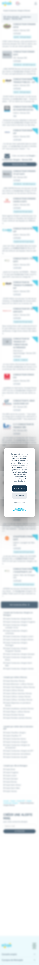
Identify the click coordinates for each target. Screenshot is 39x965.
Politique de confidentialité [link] (19, 510)
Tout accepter (19, 488)
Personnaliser (19, 503)
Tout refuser (19, 495)
